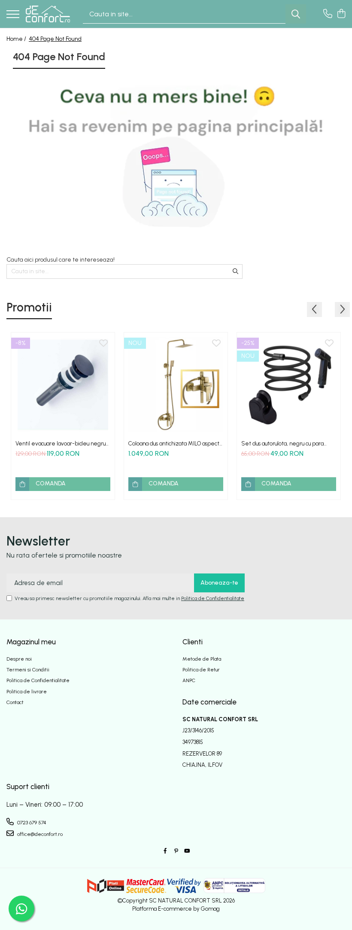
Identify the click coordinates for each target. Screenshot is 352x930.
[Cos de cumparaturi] (341, 14)
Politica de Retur (201, 670)
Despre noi (19, 659)
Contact (15, 702)
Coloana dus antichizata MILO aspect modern (173, 443)
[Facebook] (165, 851)
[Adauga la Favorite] (103, 344)
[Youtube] (186, 851)
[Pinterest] (176, 851)
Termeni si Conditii (27, 670)
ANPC (188, 680)
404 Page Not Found (55, 39)
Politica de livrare (26, 692)
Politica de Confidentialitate (212, 598)
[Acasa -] (48, 14)
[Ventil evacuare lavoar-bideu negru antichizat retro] (62, 384)
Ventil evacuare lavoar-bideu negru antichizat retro (60, 443)
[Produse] (13, 14)
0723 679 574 (31, 823)
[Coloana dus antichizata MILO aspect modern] (175, 384)
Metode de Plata (201, 659)
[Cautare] (295, 14)
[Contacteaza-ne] (327, 14)
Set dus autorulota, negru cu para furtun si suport (282, 443)
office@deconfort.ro (39, 834)
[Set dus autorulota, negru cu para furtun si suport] (288, 384)
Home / (16, 39)
